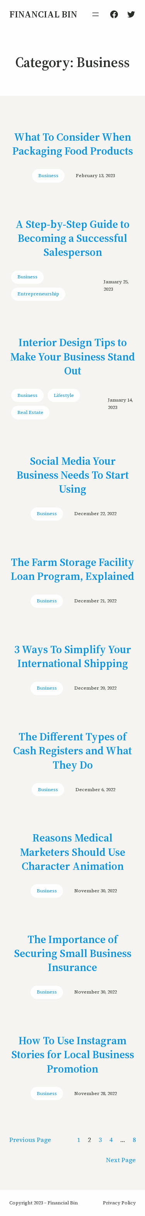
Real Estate (30, 412)
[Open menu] (95, 14)
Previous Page (30, 1139)
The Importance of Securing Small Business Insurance (72, 953)
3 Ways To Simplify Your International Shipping (72, 656)
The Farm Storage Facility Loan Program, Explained (72, 569)
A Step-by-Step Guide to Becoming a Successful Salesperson (72, 238)
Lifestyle (64, 395)
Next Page (121, 1160)
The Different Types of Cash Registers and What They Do (72, 751)
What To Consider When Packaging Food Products (72, 144)
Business (48, 175)
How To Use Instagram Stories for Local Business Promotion (72, 1054)
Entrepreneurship (38, 294)
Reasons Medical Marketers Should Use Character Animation (72, 852)
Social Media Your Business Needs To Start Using (73, 475)
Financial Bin (43, 14)
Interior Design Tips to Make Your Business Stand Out (72, 356)
